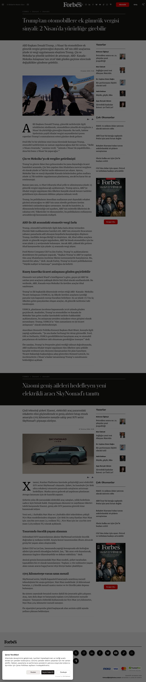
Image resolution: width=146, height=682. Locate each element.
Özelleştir (63, 672)
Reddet (33, 672)
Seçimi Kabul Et (47, 672)
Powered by (62, 676)
